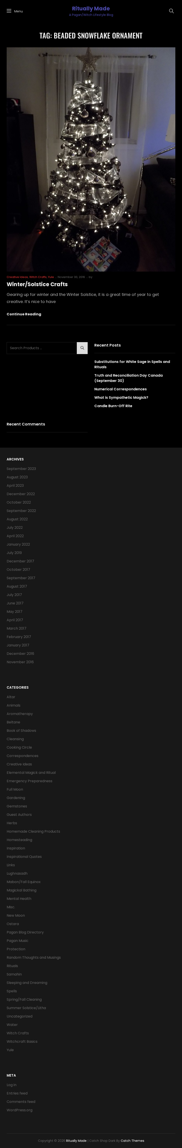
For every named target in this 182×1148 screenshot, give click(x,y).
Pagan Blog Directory (25, 932)
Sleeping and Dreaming (27, 982)
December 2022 (21, 493)
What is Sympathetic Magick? (121, 397)
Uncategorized (19, 1016)
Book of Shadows (21, 730)
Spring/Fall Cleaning (24, 999)
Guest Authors (19, 814)
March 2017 (16, 628)
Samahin (14, 974)
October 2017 (18, 569)
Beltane (13, 722)
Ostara (13, 923)
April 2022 (15, 536)
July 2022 (15, 527)
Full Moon (15, 789)
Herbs (12, 823)
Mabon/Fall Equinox (24, 881)
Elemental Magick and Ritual (31, 772)
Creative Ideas (17, 277)
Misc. (11, 907)
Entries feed (17, 1093)
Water (12, 1024)
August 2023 (17, 477)
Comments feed (21, 1101)
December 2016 (20, 653)
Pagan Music (17, 940)
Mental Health (19, 898)
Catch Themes (132, 1140)
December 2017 (20, 561)
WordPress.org (19, 1110)
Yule (51, 277)
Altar (11, 697)
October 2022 (19, 502)
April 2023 (15, 485)
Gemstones (17, 806)
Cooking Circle (19, 747)
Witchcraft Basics (22, 1041)
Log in (11, 1084)
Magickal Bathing (21, 890)
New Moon (16, 915)
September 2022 (21, 510)
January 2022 (18, 544)
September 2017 (21, 578)
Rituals (12, 965)
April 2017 (15, 620)
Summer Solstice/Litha (26, 1007)
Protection (16, 949)
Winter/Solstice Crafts (37, 284)
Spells (12, 991)
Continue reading (24, 314)
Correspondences (22, 755)
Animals (13, 705)
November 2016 (20, 662)
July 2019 (14, 552)
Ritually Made (91, 8)
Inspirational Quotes (24, 856)
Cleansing (15, 739)
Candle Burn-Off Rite (113, 405)
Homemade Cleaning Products (33, 831)
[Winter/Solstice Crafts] (91, 159)
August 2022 (17, 519)
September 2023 (21, 468)
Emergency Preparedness (29, 781)
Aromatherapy (20, 713)
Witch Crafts (38, 277)
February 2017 (19, 636)
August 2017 (17, 586)
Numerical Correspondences (120, 389)
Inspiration (16, 848)
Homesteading (19, 839)
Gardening (16, 797)
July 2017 (14, 594)
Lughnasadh (17, 873)
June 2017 (15, 603)
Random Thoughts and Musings (34, 957)
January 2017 (18, 645)
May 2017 (14, 611)
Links (11, 865)
